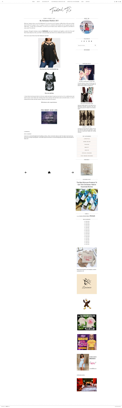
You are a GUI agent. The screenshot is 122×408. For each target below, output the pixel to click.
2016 (86, 236)
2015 (87, 238)
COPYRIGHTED (118, 406)
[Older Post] (72, 172)
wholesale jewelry (81, 375)
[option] (49, 117)
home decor (86, 141)
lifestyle (87, 138)
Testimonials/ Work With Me (58, 1)
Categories (45, 1)
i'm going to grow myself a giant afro (87, 81)
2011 (87, 244)
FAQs (82, 1)
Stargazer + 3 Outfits (86, 127)
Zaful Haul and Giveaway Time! (87, 103)
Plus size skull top (49, 93)
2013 (87, 241)
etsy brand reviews (87, 155)
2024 (86, 224)
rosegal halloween (53, 102)
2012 (87, 242)
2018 (86, 233)
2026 (86, 221)
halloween (45, 31)
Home (33, 1)
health (87, 150)
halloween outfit (46, 102)
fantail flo (3, 406)
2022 (87, 227)
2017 (86, 235)
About (38, 1)
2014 (87, 239)
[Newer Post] (25, 172)
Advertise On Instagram (73, 1)
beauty (87, 147)
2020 (86, 230)
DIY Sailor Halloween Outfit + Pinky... (49, 121)
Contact (88, 1)
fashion (87, 144)
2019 (86, 232)
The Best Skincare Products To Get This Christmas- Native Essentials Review (87, 184)
